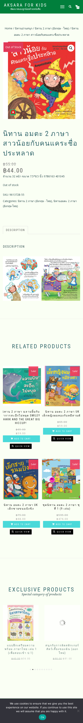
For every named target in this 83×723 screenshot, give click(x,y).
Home (8, 28)
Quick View (22, 446)
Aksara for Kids (25, 5)
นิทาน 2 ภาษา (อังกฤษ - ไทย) (52, 28)
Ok (42, 717)
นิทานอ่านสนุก (23, 28)
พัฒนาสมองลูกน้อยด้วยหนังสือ (25, 9)
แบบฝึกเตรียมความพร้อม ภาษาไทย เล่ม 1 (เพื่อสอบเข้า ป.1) (21, 649)
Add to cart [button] (22, 439)
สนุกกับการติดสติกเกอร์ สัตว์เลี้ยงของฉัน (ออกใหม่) (62, 649)
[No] (78, 711)
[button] (70, 48)
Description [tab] (15, 230)
